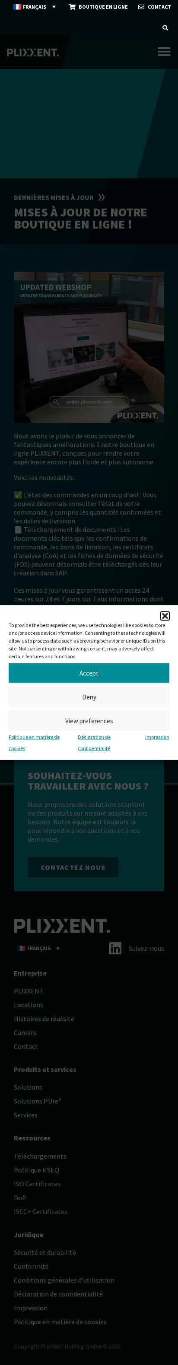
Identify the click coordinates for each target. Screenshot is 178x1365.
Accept (89, 673)
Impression (157, 737)
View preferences (89, 720)
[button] (165, 616)
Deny (89, 696)
